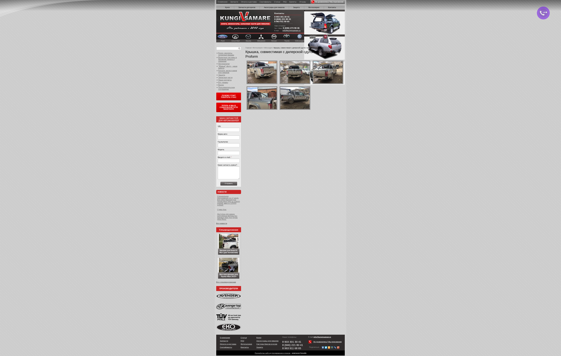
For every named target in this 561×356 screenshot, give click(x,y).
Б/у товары (223, 82)
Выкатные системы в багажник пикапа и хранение (227, 59)
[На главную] (245, 21)
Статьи (277, 2)
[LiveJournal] (335, 347)
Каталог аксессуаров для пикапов (227, 71)
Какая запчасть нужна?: (227, 165)
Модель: (221, 149)
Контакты (332, 7)
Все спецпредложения (226, 282)
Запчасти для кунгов (246, 7)
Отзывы (302, 2)
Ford (223, 41)
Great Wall (235, 41)
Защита (296, 7)
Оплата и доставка (249, 2)
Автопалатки (224, 64)
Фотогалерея (313, 7)
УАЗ (312, 41)
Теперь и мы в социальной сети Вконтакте (229, 107)
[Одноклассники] (329, 347)
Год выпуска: (223, 142)
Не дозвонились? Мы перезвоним (329, 2)
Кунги (227, 7)
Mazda (248, 41)
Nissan (274, 41)
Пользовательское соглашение (226, 88)
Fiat (325, 41)
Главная (248, 48)
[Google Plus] (338, 347)
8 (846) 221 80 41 (282, 19)
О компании (222, 2)
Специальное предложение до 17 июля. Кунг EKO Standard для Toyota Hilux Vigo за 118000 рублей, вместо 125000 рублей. (228, 200)
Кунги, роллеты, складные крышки (226, 54)
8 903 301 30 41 (282, 17)
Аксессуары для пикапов (274, 7)
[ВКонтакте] (322, 347)
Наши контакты (225, 80)
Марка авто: (223, 134)
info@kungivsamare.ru (292, 31)
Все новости (221, 223)
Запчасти (234, 2)
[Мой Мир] (332, 347)
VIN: (219, 126)
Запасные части (225, 77)
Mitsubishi (261, 41)
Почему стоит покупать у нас (228, 96)
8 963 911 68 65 (281, 21)
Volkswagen (300, 41)
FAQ (284, 2)
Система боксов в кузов (266, 344)
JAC (338, 41)
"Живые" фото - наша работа (227, 67)
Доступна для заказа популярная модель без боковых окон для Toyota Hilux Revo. (227, 216)
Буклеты (292, 2)
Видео (221, 85)
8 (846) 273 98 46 (291, 28)
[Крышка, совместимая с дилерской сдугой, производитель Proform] (262, 72)
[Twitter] (326, 347)
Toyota (287, 41)
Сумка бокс (221, 210)
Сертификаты (265, 2)
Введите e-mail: (225, 157)
